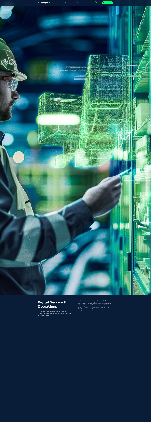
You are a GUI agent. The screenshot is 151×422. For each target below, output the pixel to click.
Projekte (79, 2)
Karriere (91, 2)
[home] (44, 3)
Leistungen (73, 2)
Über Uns (85, 2)
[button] (66, 3)
